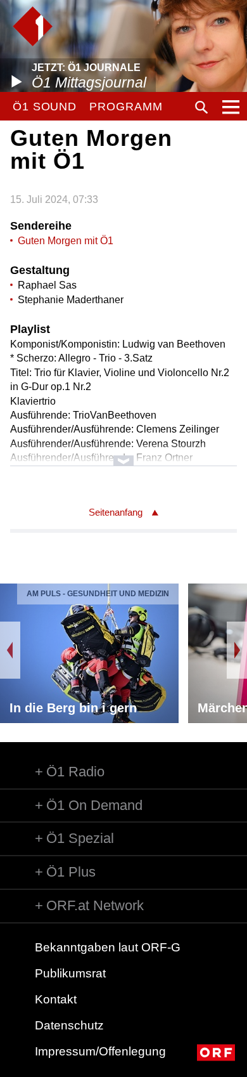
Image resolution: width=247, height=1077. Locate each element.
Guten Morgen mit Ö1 (65, 240)
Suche (201, 107)
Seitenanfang (115, 512)
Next (237, 650)
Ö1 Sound (45, 106)
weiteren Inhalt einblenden (124, 454)
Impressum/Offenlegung (100, 1051)
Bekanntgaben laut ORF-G (107, 947)
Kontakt (56, 999)
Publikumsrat (70, 973)
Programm (125, 106)
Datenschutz (69, 1025)
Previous (10, 650)
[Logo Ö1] (33, 26)
